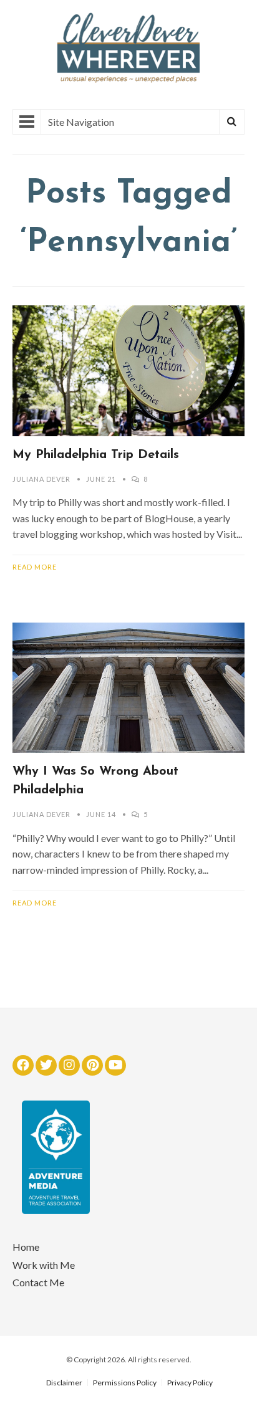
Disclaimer (64, 1382)
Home (25, 1247)
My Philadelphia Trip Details (95, 455)
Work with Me (43, 1265)
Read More (34, 567)
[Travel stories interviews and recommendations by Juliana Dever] (128, 79)
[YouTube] (115, 1065)
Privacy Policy (190, 1382)
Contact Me (38, 1282)
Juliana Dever (41, 479)
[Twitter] (46, 1065)
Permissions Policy (125, 1382)
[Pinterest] (92, 1065)
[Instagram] (69, 1065)
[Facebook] (23, 1065)
